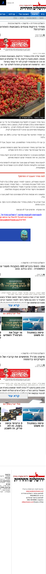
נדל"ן (15, 18)
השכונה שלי (24, 14)
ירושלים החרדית (37, 23)
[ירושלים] (32, 11)
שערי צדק (17, 383)
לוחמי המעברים (27, 294)
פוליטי (22, 18)
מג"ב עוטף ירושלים (39, 294)
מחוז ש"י (25, 293)
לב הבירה (42, 385)
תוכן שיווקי (6, 489)
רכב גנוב (14, 293)
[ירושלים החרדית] (29, 483)
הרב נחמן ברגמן (33, 385)
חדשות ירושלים (6, 293)
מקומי (41, 18)
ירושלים (38, 293)
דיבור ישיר (7, 485)
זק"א (11, 383)
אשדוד (20, 293)
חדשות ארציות (32, 18)
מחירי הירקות (37, 53)
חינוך (8, 479)
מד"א (39, 383)
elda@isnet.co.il (27, 502)
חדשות (35, 14)
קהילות (12, 14)
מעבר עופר (18, 294)
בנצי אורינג (9, 385)
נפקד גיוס (11, 294)
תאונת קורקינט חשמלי (20, 385)
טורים (2, 14)
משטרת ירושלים (26, 383)
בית (42, 14)
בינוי (9, 482)
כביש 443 (32, 293)
